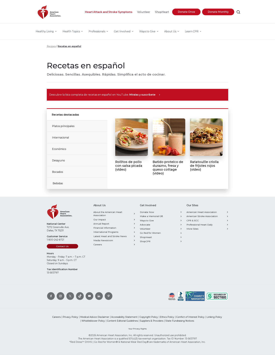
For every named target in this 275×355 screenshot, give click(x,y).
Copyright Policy (149, 317)
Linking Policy (214, 317)
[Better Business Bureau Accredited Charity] (180, 296)
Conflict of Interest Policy (190, 317)
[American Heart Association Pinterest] (108, 296)
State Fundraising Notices (179, 320)
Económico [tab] (59, 149)
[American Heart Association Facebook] (51, 296)
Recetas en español (69, 46)
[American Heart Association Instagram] (60, 296)
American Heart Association (202, 212)
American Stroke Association (202, 216)
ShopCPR (145, 241)
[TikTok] (80, 296)
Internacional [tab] (60, 137)
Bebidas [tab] (57, 183)
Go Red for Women (150, 233)
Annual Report (101, 223)
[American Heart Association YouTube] (89, 296)
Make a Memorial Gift (151, 216)
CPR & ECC (193, 220)
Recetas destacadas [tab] (65, 114)
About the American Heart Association (107, 214)
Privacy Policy (70, 317)
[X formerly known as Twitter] (70, 296)
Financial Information (104, 228)
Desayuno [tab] (58, 160)
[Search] (238, 12)
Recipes (51, 46)
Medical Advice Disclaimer (94, 317)
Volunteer (145, 228)
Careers (97, 244)
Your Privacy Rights (137, 328)
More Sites (192, 228)
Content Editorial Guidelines (122, 320)
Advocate (145, 224)
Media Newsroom (103, 240)
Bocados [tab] (57, 171)
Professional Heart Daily (199, 224)
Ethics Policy (167, 317)
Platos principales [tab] (63, 126)
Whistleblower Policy (93, 320)
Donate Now (147, 212)
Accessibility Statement (124, 317)
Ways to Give (147, 220)
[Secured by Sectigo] (217, 296)
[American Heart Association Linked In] (99, 296)
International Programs (105, 232)
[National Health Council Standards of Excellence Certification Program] (172, 296)
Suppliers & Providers (151, 320)
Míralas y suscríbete (142, 94)
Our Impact (99, 219)
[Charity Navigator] (195, 296)
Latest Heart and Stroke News (110, 236)
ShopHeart (146, 237)
